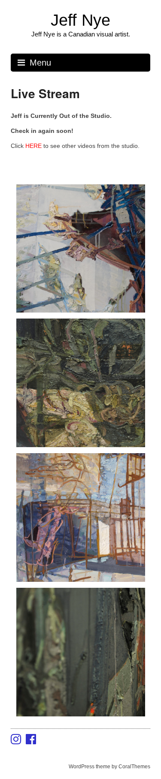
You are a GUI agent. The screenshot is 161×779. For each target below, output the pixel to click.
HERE (34, 145)
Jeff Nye (80, 20)
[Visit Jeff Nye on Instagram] (16, 741)
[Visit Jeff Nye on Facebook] (31, 741)
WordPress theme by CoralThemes (109, 767)
